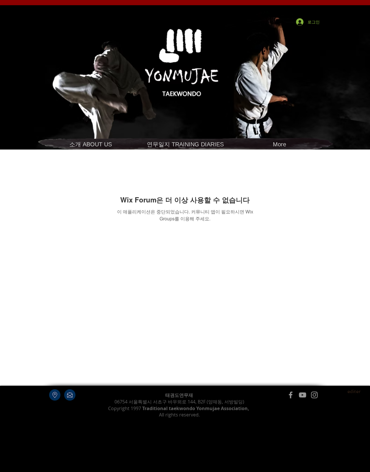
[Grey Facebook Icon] (290, 394)
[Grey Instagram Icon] (314, 394)
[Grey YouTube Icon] (302, 394)
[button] (90, 144)
